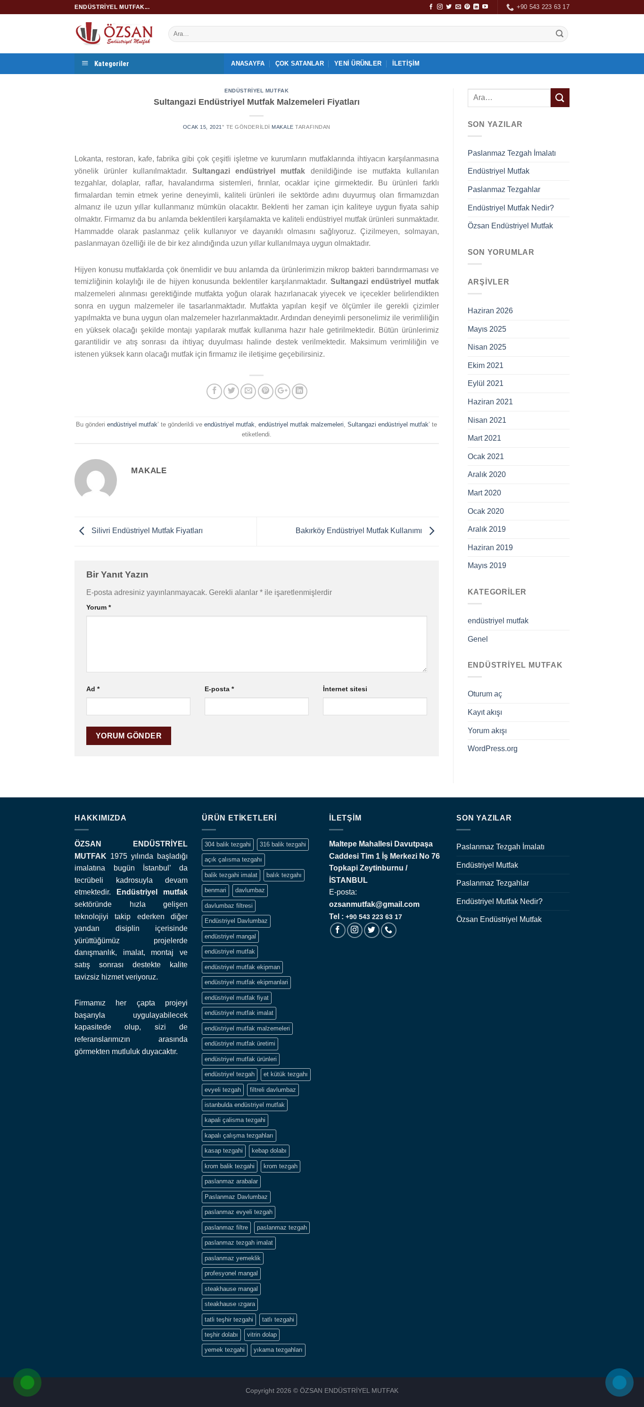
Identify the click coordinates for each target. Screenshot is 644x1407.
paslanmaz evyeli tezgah (238, 1211)
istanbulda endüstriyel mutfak (245, 1104)
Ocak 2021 (486, 456)
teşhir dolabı (221, 1334)
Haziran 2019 (490, 548)
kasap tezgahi (224, 1150)
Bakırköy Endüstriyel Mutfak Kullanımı (360, 531)
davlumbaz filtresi (229, 905)
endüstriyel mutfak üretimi (240, 1043)
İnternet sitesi (345, 689)
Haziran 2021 (490, 402)
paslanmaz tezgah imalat (239, 1242)
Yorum (98, 607)
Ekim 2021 (486, 365)
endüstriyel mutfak (256, 90)
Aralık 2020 (487, 474)
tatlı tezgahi (278, 1319)
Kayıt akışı (485, 712)
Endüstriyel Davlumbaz (236, 920)
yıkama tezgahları (278, 1349)
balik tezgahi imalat (231, 875)
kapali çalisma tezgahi (235, 1119)
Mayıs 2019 (487, 565)
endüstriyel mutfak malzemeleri (301, 424)
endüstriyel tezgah (230, 1074)
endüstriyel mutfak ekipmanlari (246, 982)
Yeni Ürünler (357, 63)
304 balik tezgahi (228, 844)
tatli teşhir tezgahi (229, 1319)
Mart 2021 (484, 438)
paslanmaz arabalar (231, 1181)
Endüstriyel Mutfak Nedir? (511, 208)
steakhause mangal (231, 1288)
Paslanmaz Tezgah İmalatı (512, 153)
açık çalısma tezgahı (233, 859)
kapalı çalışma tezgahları (239, 1135)
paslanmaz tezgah (282, 1227)
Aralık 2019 (487, 529)
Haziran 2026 (490, 311)
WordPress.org (493, 749)
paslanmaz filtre (226, 1227)
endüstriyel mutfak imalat (239, 1012)
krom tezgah (280, 1166)
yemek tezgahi (225, 1349)
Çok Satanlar (299, 63)
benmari (215, 890)
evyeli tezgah (223, 1089)
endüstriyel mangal (230, 936)
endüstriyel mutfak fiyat (237, 997)
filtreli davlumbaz (273, 1089)
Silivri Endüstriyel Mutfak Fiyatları (146, 531)
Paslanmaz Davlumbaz (236, 1196)
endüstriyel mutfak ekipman (242, 967)
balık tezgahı (284, 875)
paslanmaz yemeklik (233, 1258)
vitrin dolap (262, 1334)
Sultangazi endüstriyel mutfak (388, 424)
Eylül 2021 (486, 383)
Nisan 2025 (487, 347)
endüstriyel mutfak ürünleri (241, 1059)
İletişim (406, 63)
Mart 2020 (484, 493)
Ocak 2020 (486, 511)
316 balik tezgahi (283, 844)
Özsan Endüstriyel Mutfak (510, 226)
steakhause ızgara (230, 1303)
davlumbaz (250, 890)
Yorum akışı (487, 731)
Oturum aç (485, 694)
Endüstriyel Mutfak (498, 171)
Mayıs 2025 (487, 329)
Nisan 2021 (487, 420)
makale (282, 127)
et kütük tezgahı (286, 1074)
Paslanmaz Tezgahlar (504, 189)
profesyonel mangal (231, 1273)
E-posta (219, 689)
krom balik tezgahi (230, 1166)
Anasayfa (247, 63)
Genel (478, 639)
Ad (92, 689)
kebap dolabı (269, 1150)
